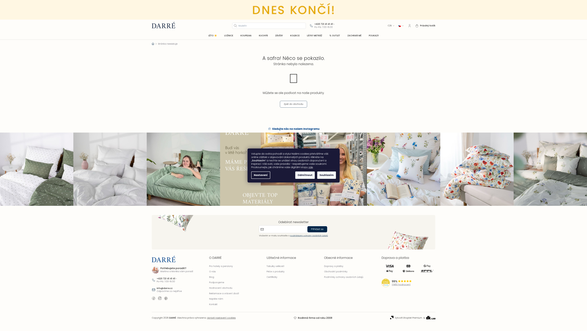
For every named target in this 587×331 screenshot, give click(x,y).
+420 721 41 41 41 (323, 24)
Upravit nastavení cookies (221, 317)
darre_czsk (160, 298)
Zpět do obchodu (293, 104)
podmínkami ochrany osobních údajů (309, 235)
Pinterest (166, 298)
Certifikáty (272, 277)
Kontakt (213, 304)
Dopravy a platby (333, 266)
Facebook (153, 298)
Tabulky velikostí (275, 266)
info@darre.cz (164, 288)
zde (310, 167)
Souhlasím (327, 175)
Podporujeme (216, 282)
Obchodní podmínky (335, 271)
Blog (211, 277)
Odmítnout (305, 175)
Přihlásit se (317, 229)
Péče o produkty (276, 271)
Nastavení (261, 175)
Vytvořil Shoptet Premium (408, 317)
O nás (212, 271)
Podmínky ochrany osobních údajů (343, 277)
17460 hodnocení (401, 284)
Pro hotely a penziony (221, 266)
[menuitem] (213, 36)
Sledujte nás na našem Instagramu (296, 129)
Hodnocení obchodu (220, 287)
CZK (390, 25)
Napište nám (216, 298)
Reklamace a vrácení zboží (224, 293)
